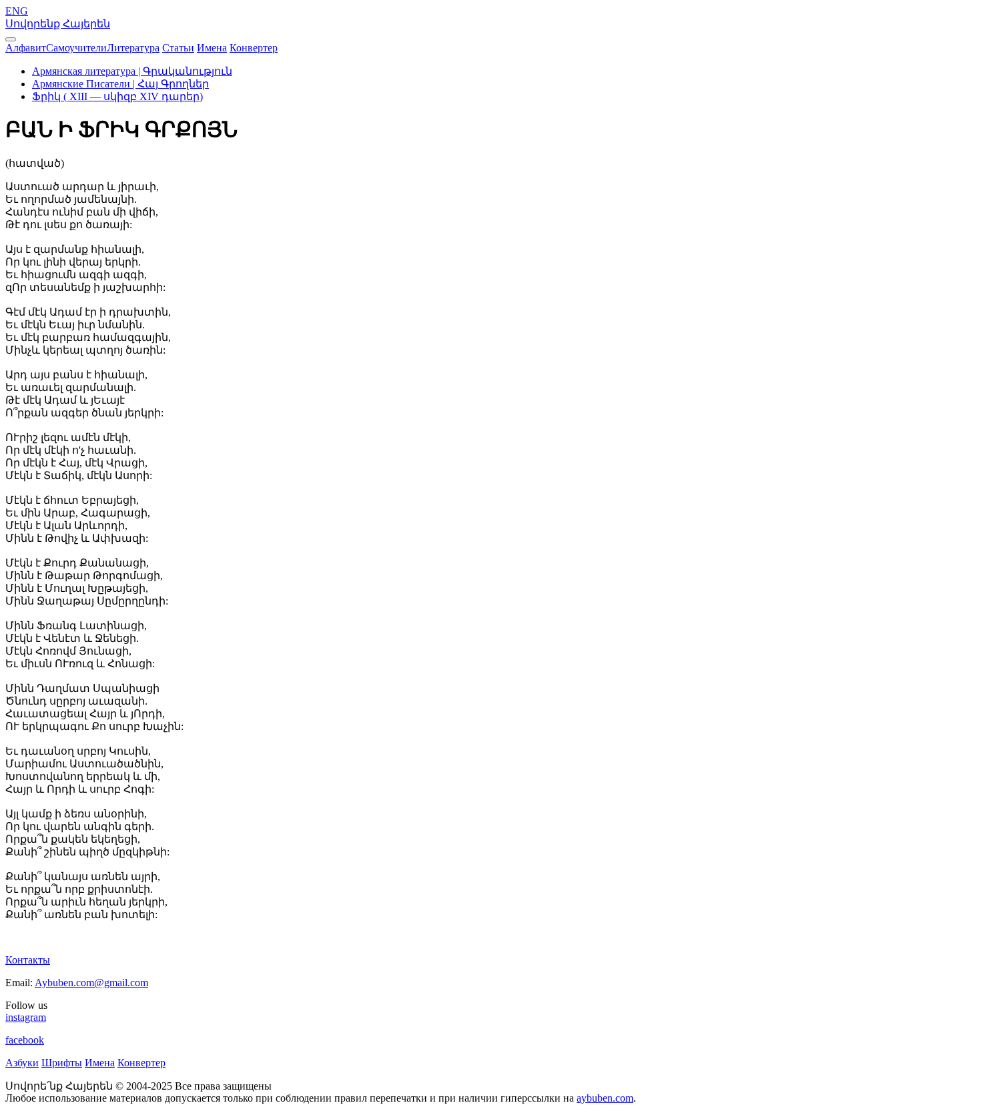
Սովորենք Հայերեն (57, 23)
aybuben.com (605, 1098)
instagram (25, 1017)
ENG (16, 11)
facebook (24, 1040)
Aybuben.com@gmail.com (91, 982)
